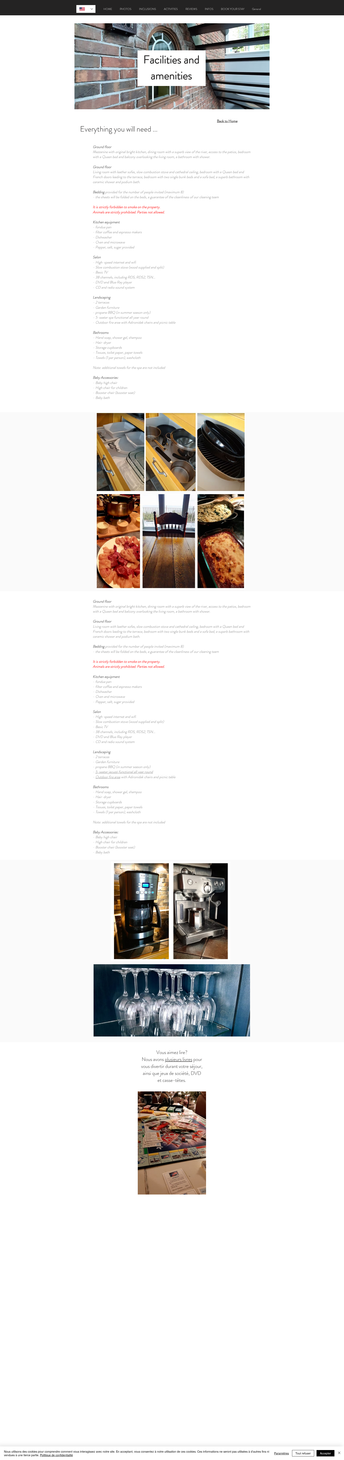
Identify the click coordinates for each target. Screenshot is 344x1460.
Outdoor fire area (107, 777)
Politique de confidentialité (56, 1455)
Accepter (325, 1453)
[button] (125, 9)
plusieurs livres (178, 1059)
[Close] (339, 1453)
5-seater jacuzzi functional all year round (124, 771)
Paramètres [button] (281, 1453)
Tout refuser (303, 1453)
